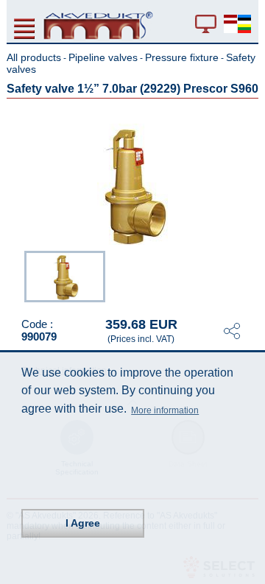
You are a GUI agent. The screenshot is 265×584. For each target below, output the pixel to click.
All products (34, 57)
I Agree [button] (83, 523)
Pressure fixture (182, 57)
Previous (17, 275)
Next (248, 275)
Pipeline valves (103, 57)
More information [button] (165, 410)
